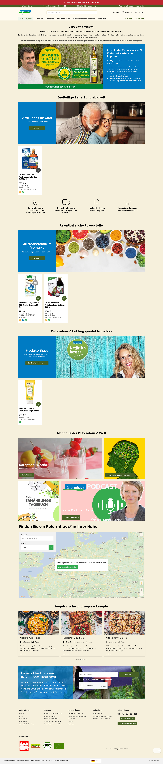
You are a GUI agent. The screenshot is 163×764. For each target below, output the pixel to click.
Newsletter (71, 719)
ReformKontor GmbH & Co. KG (102, 716)
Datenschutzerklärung (23, 760)
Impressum (49, 760)
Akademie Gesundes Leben (101, 719)
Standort (24, 535)
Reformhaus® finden (126, 6)
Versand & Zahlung (9, 760)
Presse (21, 716)
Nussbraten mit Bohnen (73, 638)
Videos (70, 721)
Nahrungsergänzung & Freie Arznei (84, 19)
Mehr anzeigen (81, 659)
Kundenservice (139, 6)
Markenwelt (102, 19)
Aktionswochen (98, 713)
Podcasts (71, 724)
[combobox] (71, 12)
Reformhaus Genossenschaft (53, 713)
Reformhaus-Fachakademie (52, 721)
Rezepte (130, 19)
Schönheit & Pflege (63, 19)
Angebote (39, 19)
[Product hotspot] (94, 56)
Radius (23, 543)
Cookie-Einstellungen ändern (67, 567)
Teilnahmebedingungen (61, 760)
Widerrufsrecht (35, 760)
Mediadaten (23, 719)
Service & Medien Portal (26, 724)
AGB (43, 760)
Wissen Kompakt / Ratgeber (77, 716)
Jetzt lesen (23, 654)
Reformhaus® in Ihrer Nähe (53, 724)
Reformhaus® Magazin (75, 713)
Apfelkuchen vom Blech (116, 638)
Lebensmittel (50, 19)
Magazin (141, 19)
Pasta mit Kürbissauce (30, 638)
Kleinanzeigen (23, 721)
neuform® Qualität (26, 6)
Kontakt (21, 713)
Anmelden (128, 675)
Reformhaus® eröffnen (51, 719)
